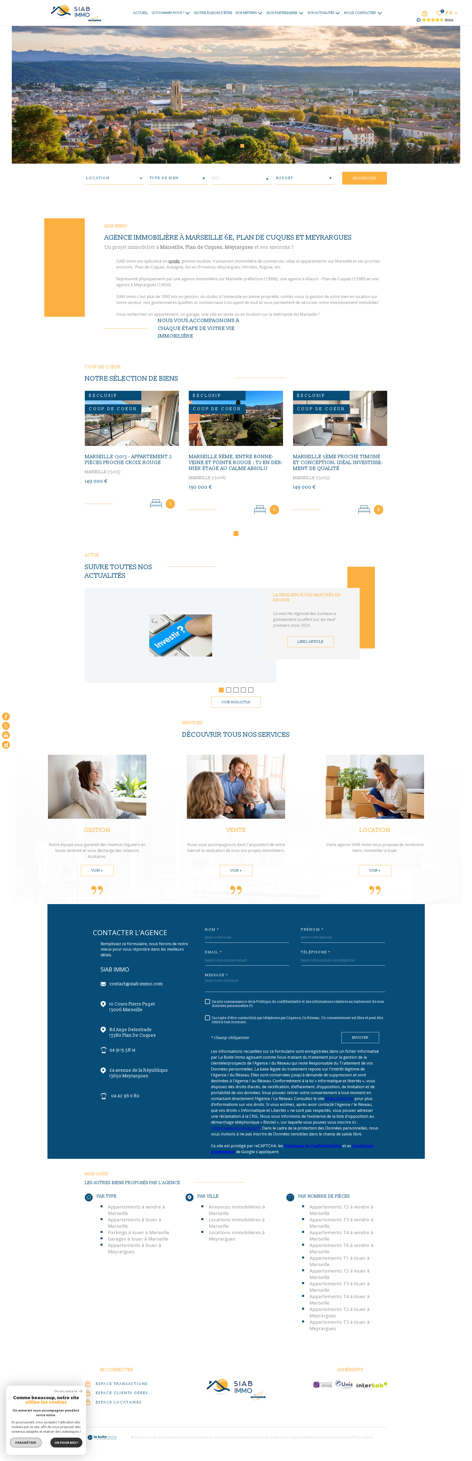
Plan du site (262, 1437)
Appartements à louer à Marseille (134, 1222)
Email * (213, 952)
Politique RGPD (345, 1437)
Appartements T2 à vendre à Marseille (341, 1210)
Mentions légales (287, 1437)
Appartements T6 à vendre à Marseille (341, 1248)
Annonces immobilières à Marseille (237, 1210)
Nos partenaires (282, 13)
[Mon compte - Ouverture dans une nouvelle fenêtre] (424, 13)
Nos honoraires (238, 1437)
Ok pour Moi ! (66, 1442)
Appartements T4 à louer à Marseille (340, 1299)
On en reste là (65, 1391)
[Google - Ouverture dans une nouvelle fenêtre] (6, 745)
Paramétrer (25, 1442)
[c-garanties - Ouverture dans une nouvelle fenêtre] (322, 1385)
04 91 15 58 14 (122, 1050)
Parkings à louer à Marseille (138, 1232)
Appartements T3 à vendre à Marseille (341, 1222)
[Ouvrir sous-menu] (187, 12)
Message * (216, 975)
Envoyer (360, 1038)
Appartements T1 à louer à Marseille (340, 1261)
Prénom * (312, 929)
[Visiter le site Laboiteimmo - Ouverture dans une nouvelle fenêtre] (102, 1437)
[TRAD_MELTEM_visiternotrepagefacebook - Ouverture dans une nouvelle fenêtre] (6, 716)
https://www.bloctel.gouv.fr (235, 1128)
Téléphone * (316, 952)
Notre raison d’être (213, 13)
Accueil (140, 13)
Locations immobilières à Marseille (237, 1222)
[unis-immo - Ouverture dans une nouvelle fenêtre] (344, 1384)
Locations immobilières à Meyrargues (237, 1235)
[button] (230, 146)
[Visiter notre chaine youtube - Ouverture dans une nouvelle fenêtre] (6, 735)
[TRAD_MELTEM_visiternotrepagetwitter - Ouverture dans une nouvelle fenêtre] (6, 726)
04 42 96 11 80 (125, 1096)
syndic (174, 261)
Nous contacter (360, 13)
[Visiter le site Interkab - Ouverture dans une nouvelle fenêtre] (371, 1384)
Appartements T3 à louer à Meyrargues (340, 1325)
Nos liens (323, 1437)
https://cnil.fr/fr (339, 1098)
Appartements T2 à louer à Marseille (340, 1274)
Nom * (212, 929)
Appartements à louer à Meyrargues (134, 1248)
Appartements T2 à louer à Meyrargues (340, 1312)
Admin (308, 1437)
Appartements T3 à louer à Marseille (340, 1286)
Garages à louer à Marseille (138, 1239)
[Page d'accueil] (76, 12)
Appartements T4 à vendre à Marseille (341, 1235)
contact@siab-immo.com (136, 984)
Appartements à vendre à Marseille (136, 1210)
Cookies (366, 1437)
